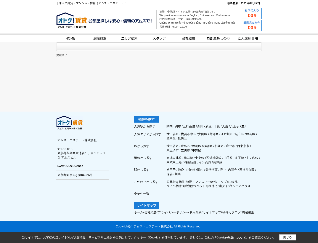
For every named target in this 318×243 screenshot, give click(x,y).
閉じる (287, 237)
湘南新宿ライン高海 (197, 162)
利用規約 (196, 212)
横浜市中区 (189, 134)
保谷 (170, 174)
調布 (178, 126)
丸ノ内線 (252, 158)
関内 (170, 126)
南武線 (217, 162)
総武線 (188, 158)
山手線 (228, 158)
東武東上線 (174, 162)
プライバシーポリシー (173, 212)
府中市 (230, 146)
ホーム (138, 212)
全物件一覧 (141, 193)
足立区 (240, 134)
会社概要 (151, 212)
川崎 (178, 174)
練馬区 (251, 134)
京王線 (239, 158)
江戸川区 (227, 134)
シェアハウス (241, 186)
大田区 (203, 134)
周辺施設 (248, 212)
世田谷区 (173, 134)
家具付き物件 (176, 182)
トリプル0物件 (228, 182)
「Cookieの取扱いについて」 (231, 237)
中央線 (199, 158)
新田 (200, 126)
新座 (209, 126)
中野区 (196, 150)
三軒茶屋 (189, 126)
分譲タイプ (223, 186)
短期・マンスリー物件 (201, 182)
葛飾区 (214, 134)
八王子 (235, 126)
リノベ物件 (174, 186)
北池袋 (190, 169)
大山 (225, 126)
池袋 (181, 169)
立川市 (185, 150)
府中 (223, 169)
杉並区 (219, 146)
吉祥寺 (232, 169)
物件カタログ (231, 212)
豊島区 (172, 138)
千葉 (217, 126)
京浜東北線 (174, 158)
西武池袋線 (214, 158)
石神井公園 (246, 169)
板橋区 (182, 138)
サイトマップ (212, 212)
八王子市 (173, 150)
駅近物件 (189, 186)
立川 (244, 126)
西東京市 (243, 146)
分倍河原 (212, 169)
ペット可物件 (205, 186)
